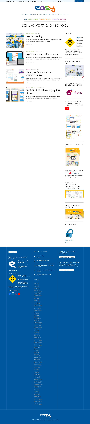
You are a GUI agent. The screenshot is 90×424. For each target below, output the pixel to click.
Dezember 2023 (37, 322)
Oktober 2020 (37, 382)
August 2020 (36, 386)
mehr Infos (77, 177)
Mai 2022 (36, 352)
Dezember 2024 (37, 305)
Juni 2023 (36, 330)
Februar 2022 (36, 357)
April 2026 (36, 286)
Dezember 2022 (37, 340)
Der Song (67, 242)
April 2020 (36, 393)
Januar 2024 (36, 320)
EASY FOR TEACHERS (33, 19)
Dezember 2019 (37, 399)
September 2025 (37, 295)
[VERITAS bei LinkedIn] (13, 294)
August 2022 (36, 347)
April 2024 (36, 317)
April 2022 (36, 354)
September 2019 (37, 404)
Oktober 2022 (37, 344)
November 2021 (37, 362)
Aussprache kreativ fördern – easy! (44, 274)
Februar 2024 (36, 318)
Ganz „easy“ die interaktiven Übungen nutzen (39, 73)
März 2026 (36, 288)
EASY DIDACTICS (55, 19)
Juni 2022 (36, 350)
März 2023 (36, 335)
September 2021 (37, 366)
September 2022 (37, 345)
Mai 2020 (36, 391)
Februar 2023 (36, 337)
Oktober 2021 (37, 364)
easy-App (15, 1)
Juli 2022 (35, 349)
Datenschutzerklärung (31, 1)
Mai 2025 (36, 298)
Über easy (8, 1)
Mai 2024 (36, 315)
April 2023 (36, 334)
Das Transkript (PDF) (69, 240)
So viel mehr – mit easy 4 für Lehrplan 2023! (46, 270)
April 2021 (36, 372)
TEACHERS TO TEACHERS (44, 19)
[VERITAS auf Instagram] (16, 294)
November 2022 (37, 342)
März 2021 (36, 374)
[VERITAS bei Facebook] (9, 294)
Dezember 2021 (37, 361)
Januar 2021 (36, 377)
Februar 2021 (36, 376)
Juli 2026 (35, 283)
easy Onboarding (34, 36)
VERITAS (78, 37)
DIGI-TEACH (63, 19)
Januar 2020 (36, 398)
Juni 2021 (36, 369)
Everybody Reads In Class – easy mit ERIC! (45, 265)
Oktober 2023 (37, 325)
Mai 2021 (36, 371)
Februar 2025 (36, 302)
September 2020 (37, 384)
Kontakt (41, 1)
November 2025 (37, 291)
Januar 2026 (36, 290)
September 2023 (37, 327)
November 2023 (37, 323)
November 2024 (37, 307)
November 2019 (37, 401)
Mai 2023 (36, 332)
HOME (25, 19)
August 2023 (36, 329)
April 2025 (36, 300)
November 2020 (37, 381)
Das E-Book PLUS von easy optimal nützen (43, 91)
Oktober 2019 (37, 403)
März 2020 (36, 394)
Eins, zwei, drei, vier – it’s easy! (43, 260)
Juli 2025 (35, 296)
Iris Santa (29, 44)
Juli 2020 (36, 387)
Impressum (21, 1)
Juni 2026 (36, 285)
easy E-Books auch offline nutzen (42, 54)
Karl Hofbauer (30, 62)
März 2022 (36, 355)
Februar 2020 (37, 396)
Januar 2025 (36, 303)
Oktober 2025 (37, 293)
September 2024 (37, 310)
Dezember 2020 (37, 379)
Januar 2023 (36, 339)
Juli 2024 (35, 312)
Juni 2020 (36, 389)
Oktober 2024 (37, 308)
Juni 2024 (36, 313)
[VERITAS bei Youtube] (19, 294)
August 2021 (36, 367)
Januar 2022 (36, 359)
